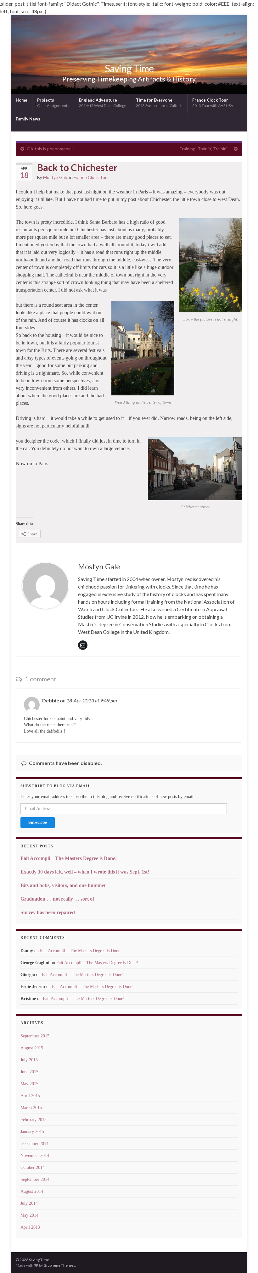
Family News (28, 118)
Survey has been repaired (47, 912)
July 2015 (29, 1060)
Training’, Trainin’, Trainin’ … (205, 148)
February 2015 (33, 1119)
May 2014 (29, 1215)
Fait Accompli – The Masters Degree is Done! (68, 858)
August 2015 (31, 1048)
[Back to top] (244, 1259)
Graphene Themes (59, 1265)
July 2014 (29, 1203)
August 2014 (31, 1191)
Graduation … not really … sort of (57, 899)
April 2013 (30, 1227)
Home (21, 100)
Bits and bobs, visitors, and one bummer (63, 885)
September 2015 (34, 1036)
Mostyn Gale (55, 177)
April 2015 (30, 1095)
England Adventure (102, 103)
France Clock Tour (212, 103)
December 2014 (34, 1143)
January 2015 (32, 1131)
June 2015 (29, 1071)
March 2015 (31, 1107)
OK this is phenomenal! (50, 148)
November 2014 (34, 1155)
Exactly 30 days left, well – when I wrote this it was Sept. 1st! (84, 871)
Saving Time (129, 68)
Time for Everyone (159, 103)
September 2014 (34, 1179)
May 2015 (29, 1083)
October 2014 (32, 1167)
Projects (53, 103)
